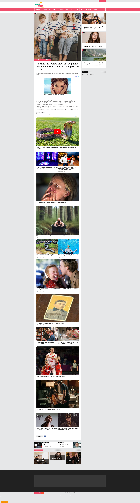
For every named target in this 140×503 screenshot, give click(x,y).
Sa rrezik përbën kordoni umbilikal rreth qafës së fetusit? (49, 11)
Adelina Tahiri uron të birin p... (73, 461)
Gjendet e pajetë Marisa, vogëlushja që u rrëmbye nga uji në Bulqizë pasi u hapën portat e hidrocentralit (94, 64)
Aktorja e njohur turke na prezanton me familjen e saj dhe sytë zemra (94, 45)
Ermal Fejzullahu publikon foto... (40, 461)
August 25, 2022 (46, 59)
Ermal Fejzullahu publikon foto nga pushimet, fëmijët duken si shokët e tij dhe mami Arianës (93, 27)
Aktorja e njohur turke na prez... (56, 457)
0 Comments (40, 59)
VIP (36, 13)
